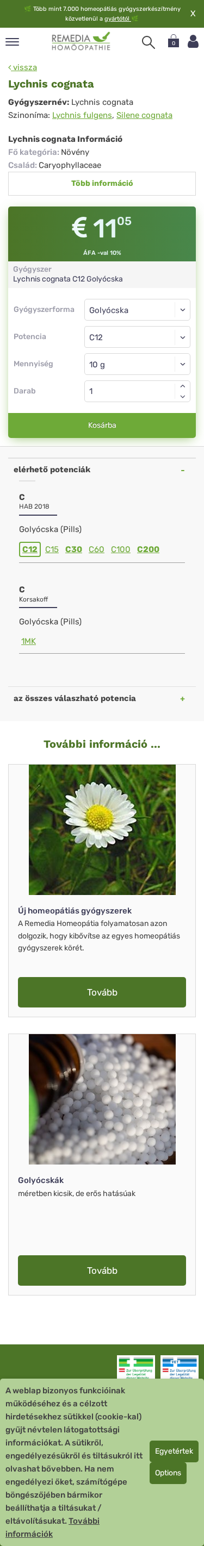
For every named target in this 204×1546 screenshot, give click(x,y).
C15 (52, 549)
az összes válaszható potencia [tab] (75, 698)
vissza (24, 67)
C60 (96, 549)
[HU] (81, 41)
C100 (121, 549)
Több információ (102, 183)
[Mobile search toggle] (148, 42)
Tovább (102, 992)
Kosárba (102, 425)
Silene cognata (144, 115)
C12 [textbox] (96, 337)
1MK (28, 641)
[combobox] (137, 337)
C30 (73, 549)
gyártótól (117, 18)
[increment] (182, 385)
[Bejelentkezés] (193, 42)
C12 (30, 549)
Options (168, 1473)
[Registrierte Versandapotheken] (136, 1371)
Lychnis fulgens (82, 115)
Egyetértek (174, 1451)
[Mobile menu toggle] (12, 43)
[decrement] (182, 396)
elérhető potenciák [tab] (52, 469)
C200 (148, 549)
